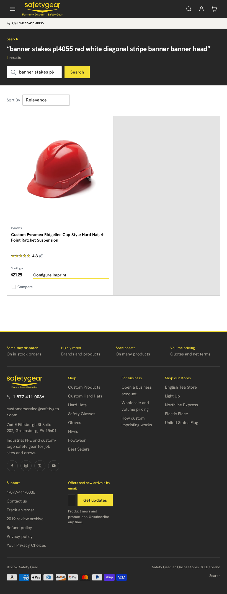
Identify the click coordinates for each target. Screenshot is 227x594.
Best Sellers (79, 449)
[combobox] (34, 72)
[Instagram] (26, 465)
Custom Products (84, 387)
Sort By (13, 100)
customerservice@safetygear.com (33, 412)
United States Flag (181, 422)
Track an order (20, 510)
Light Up (172, 396)
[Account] (201, 9)
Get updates (95, 500)
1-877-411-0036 (28, 397)
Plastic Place (176, 414)
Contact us (17, 501)
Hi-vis (73, 431)
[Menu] (13, 9)
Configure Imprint (49, 275)
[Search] (189, 9)
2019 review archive (25, 519)
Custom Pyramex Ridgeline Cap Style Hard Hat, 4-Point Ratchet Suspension (57, 237)
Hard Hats (77, 405)
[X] (39, 465)
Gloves (74, 422)
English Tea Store (181, 387)
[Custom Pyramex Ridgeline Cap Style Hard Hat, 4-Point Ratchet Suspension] (60, 169)
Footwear (77, 440)
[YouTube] (53, 465)
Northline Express (181, 405)
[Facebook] (12, 465)
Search (77, 72)
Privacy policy (20, 536)
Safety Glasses (81, 414)
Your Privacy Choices (26, 545)
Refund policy (19, 527)
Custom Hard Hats (85, 396)
